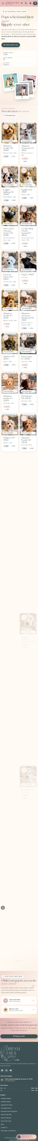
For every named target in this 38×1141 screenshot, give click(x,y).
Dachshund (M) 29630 (26, 397)
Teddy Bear (8, 561)
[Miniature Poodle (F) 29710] (9, 300)
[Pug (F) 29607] (28, 261)
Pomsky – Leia (27, 788)
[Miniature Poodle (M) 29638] (28, 424)
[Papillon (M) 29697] (28, 176)
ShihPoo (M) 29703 (8, 357)
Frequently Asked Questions (9, 1111)
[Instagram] (6, 1070)
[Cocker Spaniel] (28, 585)
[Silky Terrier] (10, 774)
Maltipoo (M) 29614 (9, 439)
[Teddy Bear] (10, 547)
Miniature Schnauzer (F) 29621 (27, 148)
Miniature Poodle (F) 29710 (7, 315)
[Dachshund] (9, 888)
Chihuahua (26, 561)
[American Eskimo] (28, 851)
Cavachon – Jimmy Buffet (27, 713)
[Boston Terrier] (9, 622)
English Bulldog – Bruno (25, 904)
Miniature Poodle (25, 752)
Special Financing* (6, 1118)
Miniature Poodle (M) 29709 (8, 148)
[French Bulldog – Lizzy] (28, 812)
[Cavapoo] (9, 585)
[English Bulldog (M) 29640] (9, 176)
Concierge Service (6, 1108)
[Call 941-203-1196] (26, 3)
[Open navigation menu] (3, 3)
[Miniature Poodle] (28, 738)
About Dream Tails (6, 1114)
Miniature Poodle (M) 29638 (26, 440)
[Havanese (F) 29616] (9, 463)
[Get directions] (22, 3)
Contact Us (4, 1127)
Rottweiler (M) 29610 (9, 518)
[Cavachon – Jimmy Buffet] (28, 699)
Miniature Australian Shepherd (7, 943)
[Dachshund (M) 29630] (28, 383)
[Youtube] (11, 1070)
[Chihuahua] (28, 547)
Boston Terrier (9, 635)
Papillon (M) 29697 (26, 191)
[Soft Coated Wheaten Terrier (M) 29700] (10, 215)
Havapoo (7, 751)
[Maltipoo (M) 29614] (10, 424)
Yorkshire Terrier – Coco (9, 713)
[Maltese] (10, 812)
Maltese (6, 825)
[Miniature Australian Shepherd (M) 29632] (28, 504)
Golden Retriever (25, 636)
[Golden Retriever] (28, 622)
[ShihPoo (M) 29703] (9, 343)
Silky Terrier (8, 788)
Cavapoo (7, 598)
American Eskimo (25, 866)
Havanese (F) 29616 (9, 477)
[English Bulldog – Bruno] (28, 888)
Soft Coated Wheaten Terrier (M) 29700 (8, 232)
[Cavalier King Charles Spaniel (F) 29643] (28, 215)
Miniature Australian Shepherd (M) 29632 (27, 521)
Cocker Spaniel (24, 599)
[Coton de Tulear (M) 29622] (10, 261)
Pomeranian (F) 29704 (26, 357)
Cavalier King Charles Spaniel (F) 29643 (27, 232)
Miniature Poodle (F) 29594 (7, 398)
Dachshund (8, 902)
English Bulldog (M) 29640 (8, 192)
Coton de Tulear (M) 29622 (7, 276)
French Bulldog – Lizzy (27, 826)
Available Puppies (6, 1098)
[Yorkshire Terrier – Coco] (10, 699)
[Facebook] (2, 1070)
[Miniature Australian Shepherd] (10, 927)
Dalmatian (7, 865)
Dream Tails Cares (6, 1121)
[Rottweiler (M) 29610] (9, 504)
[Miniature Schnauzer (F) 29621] (28, 132)
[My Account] (30, 3)
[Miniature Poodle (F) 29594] (9, 383)
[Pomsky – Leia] (28, 775)
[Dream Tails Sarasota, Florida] (12, 3)
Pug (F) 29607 (27, 274)
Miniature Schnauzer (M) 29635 (27, 478)
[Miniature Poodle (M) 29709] (10, 132)
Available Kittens (6, 1101)
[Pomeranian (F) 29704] (28, 343)
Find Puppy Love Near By (8, 1130)
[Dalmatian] (10, 851)
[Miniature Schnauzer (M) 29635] (28, 463)
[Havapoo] (9, 738)
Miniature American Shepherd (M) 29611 (27, 316)
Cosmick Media (23, 1140)
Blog (2, 1124)
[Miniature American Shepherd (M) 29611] (28, 300)
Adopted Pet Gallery (7, 1105)
